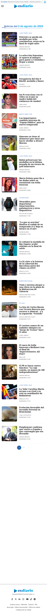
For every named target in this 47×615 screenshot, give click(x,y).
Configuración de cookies (23, 610)
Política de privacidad (21, 607)
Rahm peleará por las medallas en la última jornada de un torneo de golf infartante (31, 163)
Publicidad (24, 604)
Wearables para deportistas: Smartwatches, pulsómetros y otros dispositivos (29, 206)
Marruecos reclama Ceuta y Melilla (18, 2)
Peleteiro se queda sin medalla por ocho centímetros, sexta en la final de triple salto (31, 40)
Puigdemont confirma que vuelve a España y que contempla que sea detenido (31, 430)
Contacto (31, 604)
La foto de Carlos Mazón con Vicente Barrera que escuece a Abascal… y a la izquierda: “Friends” (32, 310)
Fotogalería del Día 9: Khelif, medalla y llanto (31, 79)
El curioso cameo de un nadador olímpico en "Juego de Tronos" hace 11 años (31, 328)
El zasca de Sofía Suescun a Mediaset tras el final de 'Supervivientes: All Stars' (31, 349)
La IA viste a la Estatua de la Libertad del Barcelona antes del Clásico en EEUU (31, 264)
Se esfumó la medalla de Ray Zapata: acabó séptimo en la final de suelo (32, 245)
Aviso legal (10, 607)
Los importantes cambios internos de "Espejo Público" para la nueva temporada (31, 121)
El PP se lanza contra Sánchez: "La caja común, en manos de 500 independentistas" (31, 368)
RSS (36, 604)
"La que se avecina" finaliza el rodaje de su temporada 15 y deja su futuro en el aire (31, 225)
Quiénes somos (15, 604)
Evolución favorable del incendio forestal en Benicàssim (31, 409)
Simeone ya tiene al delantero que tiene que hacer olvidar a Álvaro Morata (31, 139)
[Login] (44, 1)
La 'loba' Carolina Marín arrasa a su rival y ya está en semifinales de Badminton (31, 392)
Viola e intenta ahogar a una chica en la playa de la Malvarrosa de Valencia (31, 288)
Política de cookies (34, 607)
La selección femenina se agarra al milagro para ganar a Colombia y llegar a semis (32, 58)
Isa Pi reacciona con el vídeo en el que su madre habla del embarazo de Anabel (30, 97)
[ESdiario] (23, 6)
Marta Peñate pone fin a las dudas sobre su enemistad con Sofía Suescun (31, 181)
